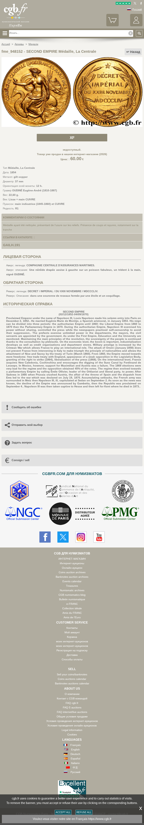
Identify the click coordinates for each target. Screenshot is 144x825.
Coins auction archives (72, 572)
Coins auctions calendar (72, 678)
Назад (135, 52)
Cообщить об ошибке (26, 407)
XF (72, 138)
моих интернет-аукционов (72, 641)
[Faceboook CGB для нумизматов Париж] (45, 537)
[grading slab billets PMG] (120, 514)
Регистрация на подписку (72, 650)
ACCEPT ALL (63, 812)
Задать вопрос (22, 442)
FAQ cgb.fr (72, 702)
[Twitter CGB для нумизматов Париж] (63, 537)
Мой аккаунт (72, 632)
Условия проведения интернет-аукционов (72, 720)
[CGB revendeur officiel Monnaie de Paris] (72, 513)
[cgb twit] (134, 3)
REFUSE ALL (83, 812)
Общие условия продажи (72, 716)
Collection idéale (72, 608)
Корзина (72, 636)
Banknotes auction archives (72, 576)
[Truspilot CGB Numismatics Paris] (123, 3)
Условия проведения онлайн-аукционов (72, 725)
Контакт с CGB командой (72, 698)
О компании (72, 693)
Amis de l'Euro (72, 617)
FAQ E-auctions (72, 707)
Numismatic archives (72, 590)
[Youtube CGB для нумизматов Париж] (99, 537)
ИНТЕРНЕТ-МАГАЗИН (72, 558)
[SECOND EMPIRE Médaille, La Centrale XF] (72, 125)
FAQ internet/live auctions (72, 711)
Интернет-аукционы (72, 563)
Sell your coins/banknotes (72, 674)
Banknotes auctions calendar (72, 683)
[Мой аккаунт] (136, 25)
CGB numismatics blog (72, 594)
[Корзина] (112, 25)
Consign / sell (20, 460)
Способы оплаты (72, 659)
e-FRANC (72, 603)
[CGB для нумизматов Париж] (16, 27)
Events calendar (72, 581)
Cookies (72, 734)
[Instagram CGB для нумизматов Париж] (81, 537)
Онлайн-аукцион (72, 567)
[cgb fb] (140, 3)
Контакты (72, 627)
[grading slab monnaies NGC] (23, 514)
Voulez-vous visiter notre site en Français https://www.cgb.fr (72, 818)
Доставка (72, 654)
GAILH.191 (11, 245)
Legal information (72, 729)
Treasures (72, 585)
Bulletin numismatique (72, 599)
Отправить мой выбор (27, 424)
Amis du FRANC (72, 612)
